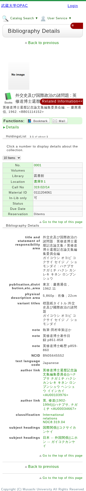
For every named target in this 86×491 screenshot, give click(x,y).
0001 (37, 165)
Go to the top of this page (63, 222)
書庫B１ (40, 181)
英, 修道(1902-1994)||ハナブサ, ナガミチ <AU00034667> (60, 405)
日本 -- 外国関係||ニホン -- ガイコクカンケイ (60, 442)
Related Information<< (62, 101)
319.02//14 (42, 187)
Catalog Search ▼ (23, 18)
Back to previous (43, 43)
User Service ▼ (59, 18)
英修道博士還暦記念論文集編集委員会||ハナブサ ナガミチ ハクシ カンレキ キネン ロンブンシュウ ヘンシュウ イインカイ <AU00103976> (60, 382)
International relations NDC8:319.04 (54, 418)
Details (12, 127)
